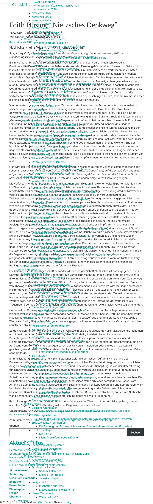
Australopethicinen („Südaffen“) (51, 381)
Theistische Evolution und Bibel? (51, 221)
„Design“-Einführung (44, 180)
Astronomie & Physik (44, 106)
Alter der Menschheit (44, 396)
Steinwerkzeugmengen (46, 400)
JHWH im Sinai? (48, 478)
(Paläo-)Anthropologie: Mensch (58, 68)
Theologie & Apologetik (38, 217)
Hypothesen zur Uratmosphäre (50, 284)
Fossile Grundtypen (43, 154)
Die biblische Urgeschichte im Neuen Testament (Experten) (75, 228)
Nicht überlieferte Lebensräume (58, 437)
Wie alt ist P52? (48, 497)
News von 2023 (41, 20)
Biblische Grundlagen (44, 407)
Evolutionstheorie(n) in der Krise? (59, 50)
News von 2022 (41, 24)
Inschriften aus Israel (51, 485)
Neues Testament (42, 493)
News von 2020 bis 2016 (47, 31)
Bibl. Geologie (32, 404)
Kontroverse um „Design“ (47, 188)
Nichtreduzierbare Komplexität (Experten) (64, 199)
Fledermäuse (39, 348)
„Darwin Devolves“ (43, 214)
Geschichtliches (41, 281)
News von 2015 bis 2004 (47, 35)
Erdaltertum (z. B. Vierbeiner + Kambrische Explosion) (71, 83)
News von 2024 (41, 16)
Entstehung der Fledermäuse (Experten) (63, 351)
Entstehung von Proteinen (55, 296)
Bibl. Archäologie (34, 456)
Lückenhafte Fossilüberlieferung (51, 363)
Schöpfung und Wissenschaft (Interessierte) (66, 132)
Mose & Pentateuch (51, 474)
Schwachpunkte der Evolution (50, 42)
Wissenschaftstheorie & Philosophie (53, 98)
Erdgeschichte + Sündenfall (48, 422)
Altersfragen (31, 441)
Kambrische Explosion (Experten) (59, 333)
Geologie (37, 102)
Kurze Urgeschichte (44, 415)
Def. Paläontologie (43, 322)
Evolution (22, 500)
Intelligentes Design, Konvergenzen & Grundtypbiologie (72, 57)
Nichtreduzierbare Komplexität (50, 195)
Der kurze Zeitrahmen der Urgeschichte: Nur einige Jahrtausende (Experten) (86, 418)
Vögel (35, 344)
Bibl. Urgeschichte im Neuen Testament (56, 225)
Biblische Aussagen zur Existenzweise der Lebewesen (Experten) (78, 255)
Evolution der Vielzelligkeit (55, 87)
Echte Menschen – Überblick (56, 389)
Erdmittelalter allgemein (53, 80)
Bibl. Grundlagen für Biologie (49, 143)
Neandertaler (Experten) (54, 392)
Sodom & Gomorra (50, 471)
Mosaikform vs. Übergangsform (51, 325)
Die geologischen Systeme (48, 444)
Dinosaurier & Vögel (51, 76)
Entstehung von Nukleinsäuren (57, 299)
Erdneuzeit (45, 72)
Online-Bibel (31, 266)
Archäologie (39, 109)
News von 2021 (41, 27)
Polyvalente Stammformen (48, 158)
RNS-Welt (37, 314)
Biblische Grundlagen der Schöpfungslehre (58, 124)
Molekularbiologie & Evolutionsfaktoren (62, 46)
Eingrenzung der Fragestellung (50, 277)
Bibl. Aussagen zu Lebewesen (50, 251)
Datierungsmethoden (44, 452)
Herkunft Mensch (34, 366)
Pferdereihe (39, 359)
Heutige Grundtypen (44, 150)
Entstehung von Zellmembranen (58, 303)
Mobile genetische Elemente (49, 161)
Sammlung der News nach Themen (45, 39)
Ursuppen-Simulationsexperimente (53, 288)
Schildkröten (39, 355)
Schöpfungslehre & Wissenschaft (52, 128)
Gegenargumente (42, 202)
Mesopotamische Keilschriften (57, 489)
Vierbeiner (38, 336)
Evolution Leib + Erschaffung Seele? (53, 240)
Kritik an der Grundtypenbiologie (51, 165)
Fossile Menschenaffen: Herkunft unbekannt (66, 374)
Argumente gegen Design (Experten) (61, 206)
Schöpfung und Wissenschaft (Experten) (64, 135)
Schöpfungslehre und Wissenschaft (45, 121)
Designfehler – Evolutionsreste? (58, 61)
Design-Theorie (33, 176)
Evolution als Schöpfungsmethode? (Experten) (67, 236)
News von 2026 (47, 9)
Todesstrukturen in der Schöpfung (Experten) (67, 247)
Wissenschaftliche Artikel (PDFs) (43, 262)
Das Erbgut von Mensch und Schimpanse (64, 377)
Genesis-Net (22, 5)
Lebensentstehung (35, 273)
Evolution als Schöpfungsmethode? (53, 232)
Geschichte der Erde (29, 269)
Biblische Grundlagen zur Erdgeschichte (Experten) (70, 411)
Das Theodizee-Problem (46, 258)
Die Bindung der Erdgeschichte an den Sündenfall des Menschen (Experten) (85, 426)
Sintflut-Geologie (42, 430)
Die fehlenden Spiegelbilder (48, 307)
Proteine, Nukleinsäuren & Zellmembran (56, 292)
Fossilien (37, 65)
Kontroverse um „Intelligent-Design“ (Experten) (67, 191)
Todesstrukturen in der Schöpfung (53, 243)
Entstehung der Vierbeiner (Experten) (62, 340)
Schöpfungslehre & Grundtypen (51, 147)
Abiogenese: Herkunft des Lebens (52, 91)
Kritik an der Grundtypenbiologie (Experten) (65, 169)
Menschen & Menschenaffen (49, 370)
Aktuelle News (46, 1)
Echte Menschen (42, 385)
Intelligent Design (42, 53)
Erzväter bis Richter (44, 467)
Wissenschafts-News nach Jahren (58, 5)
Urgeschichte (40, 463)
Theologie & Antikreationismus (50, 94)
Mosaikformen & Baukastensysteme (53, 173)
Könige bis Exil (40, 482)
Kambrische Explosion (45, 329)
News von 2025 (41, 13)
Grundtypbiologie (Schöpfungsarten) (46, 139)
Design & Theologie (43, 210)
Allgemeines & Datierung (46, 459)
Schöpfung (23, 117)
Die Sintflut (45, 433)
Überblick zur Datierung (46, 448)
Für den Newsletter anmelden (42, 113)
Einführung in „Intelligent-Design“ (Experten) (66, 184)
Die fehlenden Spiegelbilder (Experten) (62, 310)
